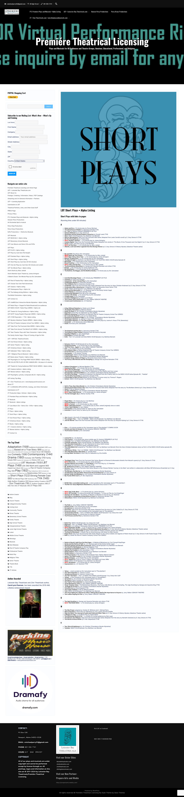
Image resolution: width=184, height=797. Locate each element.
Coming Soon (14, 507)
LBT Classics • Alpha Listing (16, 286)
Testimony (32, 479)
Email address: (14, 137)
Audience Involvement (38, 447)
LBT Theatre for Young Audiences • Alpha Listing (23, 311)
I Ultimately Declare (75, 405)
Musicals (12, 542)
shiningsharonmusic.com (64, 769)
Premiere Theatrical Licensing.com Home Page (22, 188)
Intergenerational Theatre (17, 526)
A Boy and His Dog (74, 264)
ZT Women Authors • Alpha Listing (18, 429)
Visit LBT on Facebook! (101, 728)
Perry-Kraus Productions (119, 12)
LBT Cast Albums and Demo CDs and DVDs (21, 244)
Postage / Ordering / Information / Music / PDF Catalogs (25, 195)
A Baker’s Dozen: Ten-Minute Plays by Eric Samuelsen (24, 276)
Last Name (11, 122)
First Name (12, 127)
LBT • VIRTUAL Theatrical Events (18, 339)
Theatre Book (14, 564)
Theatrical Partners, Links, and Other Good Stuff (23, 207)
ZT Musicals (11, 399)
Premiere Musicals (13, 473)
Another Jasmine (74, 240)
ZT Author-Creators (39, 484)
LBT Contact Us (13, 299)
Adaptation (18, 446)
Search (48, 106)
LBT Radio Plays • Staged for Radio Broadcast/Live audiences (27, 305)
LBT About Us (12, 193)
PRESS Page (12, 210)
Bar (65, 254)
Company (11, 132)
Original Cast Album (15, 468)
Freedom (20, 460)
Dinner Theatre (14, 513)
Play (21, 470)
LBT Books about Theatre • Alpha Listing (20, 357)
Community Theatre (16, 510)
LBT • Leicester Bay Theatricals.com (75, 12)
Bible (44, 450)
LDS (25, 466)
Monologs (13, 538)
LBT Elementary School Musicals (18, 241)
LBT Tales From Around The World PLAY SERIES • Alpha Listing (27, 329)
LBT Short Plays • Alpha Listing (17, 259)
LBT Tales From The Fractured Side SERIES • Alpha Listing (26, 326)
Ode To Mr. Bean (74, 491)
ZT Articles (13, 570)
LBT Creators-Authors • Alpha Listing (19, 369)
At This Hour (73, 245)
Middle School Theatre (17, 535)
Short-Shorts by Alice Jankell (17, 270)
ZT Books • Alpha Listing (15, 424)
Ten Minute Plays (19, 479)
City (9, 147)
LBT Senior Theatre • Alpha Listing (18, 345)
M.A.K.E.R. (72, 462)
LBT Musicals (12, 235)
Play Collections (35, 471)
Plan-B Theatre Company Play (19, 548)
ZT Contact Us (12, 433)
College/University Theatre (18, 504)
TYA (43, 478)
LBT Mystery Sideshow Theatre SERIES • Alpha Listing (25, 320)
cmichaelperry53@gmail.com (16, 4)
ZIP (9, 157)
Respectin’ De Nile (74, 527)
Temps (66, 577)
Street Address (14, 142)
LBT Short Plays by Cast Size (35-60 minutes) (22, 262)
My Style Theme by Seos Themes (112, 793)
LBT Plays (11, 247)
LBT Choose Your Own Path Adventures (20, 283)
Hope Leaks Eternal (75, 392)
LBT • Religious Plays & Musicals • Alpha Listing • (23, 354)
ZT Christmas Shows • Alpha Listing (19, 421)
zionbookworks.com (63, 764)
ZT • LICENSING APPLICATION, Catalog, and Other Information (28, 387)
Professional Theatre (16, 551)
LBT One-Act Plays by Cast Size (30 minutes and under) (25, 265)
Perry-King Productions (15, 226)
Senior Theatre (14, 560)
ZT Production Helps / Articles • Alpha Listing (22, 393)
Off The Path (73, 493)
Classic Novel (37, 452)
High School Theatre (16, 523)
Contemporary (40, 454)
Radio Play (13, 554)
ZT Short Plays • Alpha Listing (17, 414)
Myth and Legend (39, 466)
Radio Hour (23, 473)
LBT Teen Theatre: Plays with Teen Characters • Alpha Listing (27, 332)
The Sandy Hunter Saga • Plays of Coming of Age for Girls (26, 335)
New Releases (14, 545)
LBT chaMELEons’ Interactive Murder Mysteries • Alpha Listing (27, 302)
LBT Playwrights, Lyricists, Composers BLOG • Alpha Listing (26, 375)
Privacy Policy (12, 214)
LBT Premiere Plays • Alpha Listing (18, 256)
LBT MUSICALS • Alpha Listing (17, 238)
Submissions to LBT (14, 204)
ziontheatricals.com (63, 766)
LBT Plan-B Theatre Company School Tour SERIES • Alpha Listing (28, 323)
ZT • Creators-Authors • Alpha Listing (19, 427)
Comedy (19, 454)
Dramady (30, 458)
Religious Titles (14, 557)
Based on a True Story (27, 449)
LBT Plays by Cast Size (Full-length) (19, 253)
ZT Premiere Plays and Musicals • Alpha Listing (22, 396)
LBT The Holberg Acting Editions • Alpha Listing (23, 292)
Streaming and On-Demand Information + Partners (23, 198)
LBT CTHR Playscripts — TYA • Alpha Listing (22, 317)
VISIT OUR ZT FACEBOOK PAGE (103, 739)
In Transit (72, 404)
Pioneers (27, 468)
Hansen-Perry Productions (99, 12)
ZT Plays (10, 408)
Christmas (27, 452)
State (10, 152)
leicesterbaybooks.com (64, 761)
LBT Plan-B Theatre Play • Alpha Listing (20, 280)
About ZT (11, 384)
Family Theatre (14, 519)
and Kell (69, 254)
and (79, 320)
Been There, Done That (76, 257)
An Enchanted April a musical (17, 222)
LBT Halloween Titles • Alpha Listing (19, 351)
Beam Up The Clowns (76, 255)
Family (40, 458)
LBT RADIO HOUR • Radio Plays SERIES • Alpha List (24, 308)
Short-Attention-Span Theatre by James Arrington (23, 273)
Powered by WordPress (92, 790)
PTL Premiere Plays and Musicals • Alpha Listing (45, 12)
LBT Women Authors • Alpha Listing (19, 372)
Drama (16, 457)
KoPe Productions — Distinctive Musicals (20, 232)
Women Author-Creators (39, 481)
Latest (12, 532)
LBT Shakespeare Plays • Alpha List (19, 289)
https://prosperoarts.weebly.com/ (66, 782)
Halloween (27, 460)
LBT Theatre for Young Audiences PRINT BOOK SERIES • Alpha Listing (30, 366)
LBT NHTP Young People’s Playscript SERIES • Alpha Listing (26, 314)
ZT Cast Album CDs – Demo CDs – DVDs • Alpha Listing (25, 405)
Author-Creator (14, 494)
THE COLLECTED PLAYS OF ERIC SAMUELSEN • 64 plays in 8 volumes (30, 362)
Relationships (34, 473)
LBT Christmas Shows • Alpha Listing (19, 348)
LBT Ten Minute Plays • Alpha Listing (19, 268)
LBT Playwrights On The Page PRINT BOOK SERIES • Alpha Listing (29, 359)
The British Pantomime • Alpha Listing (19, 295)
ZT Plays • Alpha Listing (15, 411)
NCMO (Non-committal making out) (76, 483)
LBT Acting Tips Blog (14, 378)
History (36, 460)
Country (11, 161)
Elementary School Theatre (18, 516)
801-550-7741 (47, 4)
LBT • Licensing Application (16, 201)
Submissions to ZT (13, 390)
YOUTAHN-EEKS (74, 603)
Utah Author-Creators (18, 481)
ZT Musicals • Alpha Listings (16, 402)
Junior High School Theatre (18, 529)
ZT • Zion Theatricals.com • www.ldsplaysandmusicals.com (48, 18)
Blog (11, 497)
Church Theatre (14, 501)
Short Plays (20, 475)
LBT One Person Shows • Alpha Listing (20, 342)
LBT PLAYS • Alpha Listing (16, 250)
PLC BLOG (45, 471)
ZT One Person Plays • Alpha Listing (19, 418)
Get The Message (74, 369)
